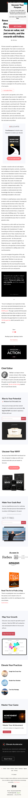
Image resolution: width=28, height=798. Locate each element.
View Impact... (17, 782)
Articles (12, 768)
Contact (14, 774)
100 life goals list (5, 320)
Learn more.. (4, 602)
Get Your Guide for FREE (14, 158)
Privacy (16, 770)
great (11, 336)
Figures (25, 768)
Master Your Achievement (13, 725)
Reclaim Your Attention (14, 680)
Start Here (8, 759)
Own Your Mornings (14, 689)
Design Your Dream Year (15, 671)
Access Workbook (14, 467)
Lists (12, 770)
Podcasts (21, 768)
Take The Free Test (8, 633)
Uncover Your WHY (11, 451)
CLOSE (25, 3)
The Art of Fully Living (14, 384)
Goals (8, 768)
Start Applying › (14, 339)
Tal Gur (11, 372)
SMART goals (4, 311)
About (4, 768)
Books (16, 768)
